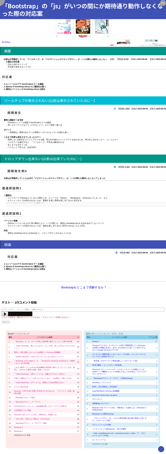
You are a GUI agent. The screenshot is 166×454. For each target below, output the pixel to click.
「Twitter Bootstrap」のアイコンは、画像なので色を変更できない (39, 382)
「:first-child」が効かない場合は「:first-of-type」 (32, 419)
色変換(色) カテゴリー (100, 403)
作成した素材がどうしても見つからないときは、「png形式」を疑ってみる (42, 378)
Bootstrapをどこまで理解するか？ (84, 287)
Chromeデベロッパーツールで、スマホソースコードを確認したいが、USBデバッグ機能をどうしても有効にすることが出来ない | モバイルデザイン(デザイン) (119, 371)
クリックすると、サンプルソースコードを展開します (25, 203)
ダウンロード (97, 399)
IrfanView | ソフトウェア (101, 382)
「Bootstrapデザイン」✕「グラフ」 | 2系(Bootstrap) (112, 378)
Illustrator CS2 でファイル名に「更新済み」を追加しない (36, 415)
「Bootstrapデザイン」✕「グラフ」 (28, 402)
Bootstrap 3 (18, 427)
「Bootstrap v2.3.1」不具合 (24, 398)
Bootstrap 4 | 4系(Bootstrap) (103, 414)
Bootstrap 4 (18, 431)
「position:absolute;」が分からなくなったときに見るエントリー (38, 357)
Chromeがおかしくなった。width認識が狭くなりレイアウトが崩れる (40, 406)
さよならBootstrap (21, 387)
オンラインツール (99, 440)
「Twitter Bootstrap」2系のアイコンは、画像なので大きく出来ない (40, 374)
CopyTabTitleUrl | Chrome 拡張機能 (105, 391)
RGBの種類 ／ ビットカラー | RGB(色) (107, 365)
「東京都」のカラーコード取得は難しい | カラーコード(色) (114, 361)
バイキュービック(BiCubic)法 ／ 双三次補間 (109, 429)
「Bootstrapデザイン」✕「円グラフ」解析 (30, 423)
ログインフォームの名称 (101, 425)
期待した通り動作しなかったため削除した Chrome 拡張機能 (37, 352)
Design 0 (95, 341)
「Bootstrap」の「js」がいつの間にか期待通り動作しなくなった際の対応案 (43, 341)
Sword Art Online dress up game (104, 395)
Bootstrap (6, 42)
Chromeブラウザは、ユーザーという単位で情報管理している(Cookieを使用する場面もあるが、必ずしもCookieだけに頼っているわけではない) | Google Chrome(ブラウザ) (118, 347)
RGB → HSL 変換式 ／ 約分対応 (104, 387)
